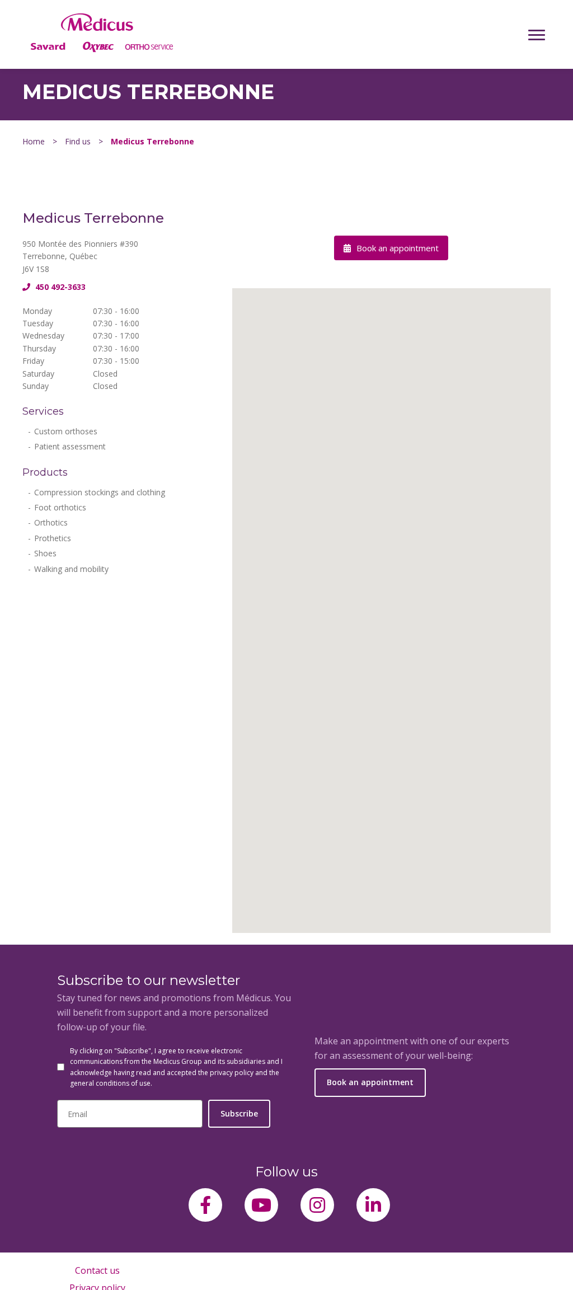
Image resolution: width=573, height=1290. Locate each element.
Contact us (97, 1270)
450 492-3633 (59, 287)
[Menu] (536, 35)
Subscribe (239, 1113)
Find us (78, 141)
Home (33, 141)
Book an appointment (396, 248)
